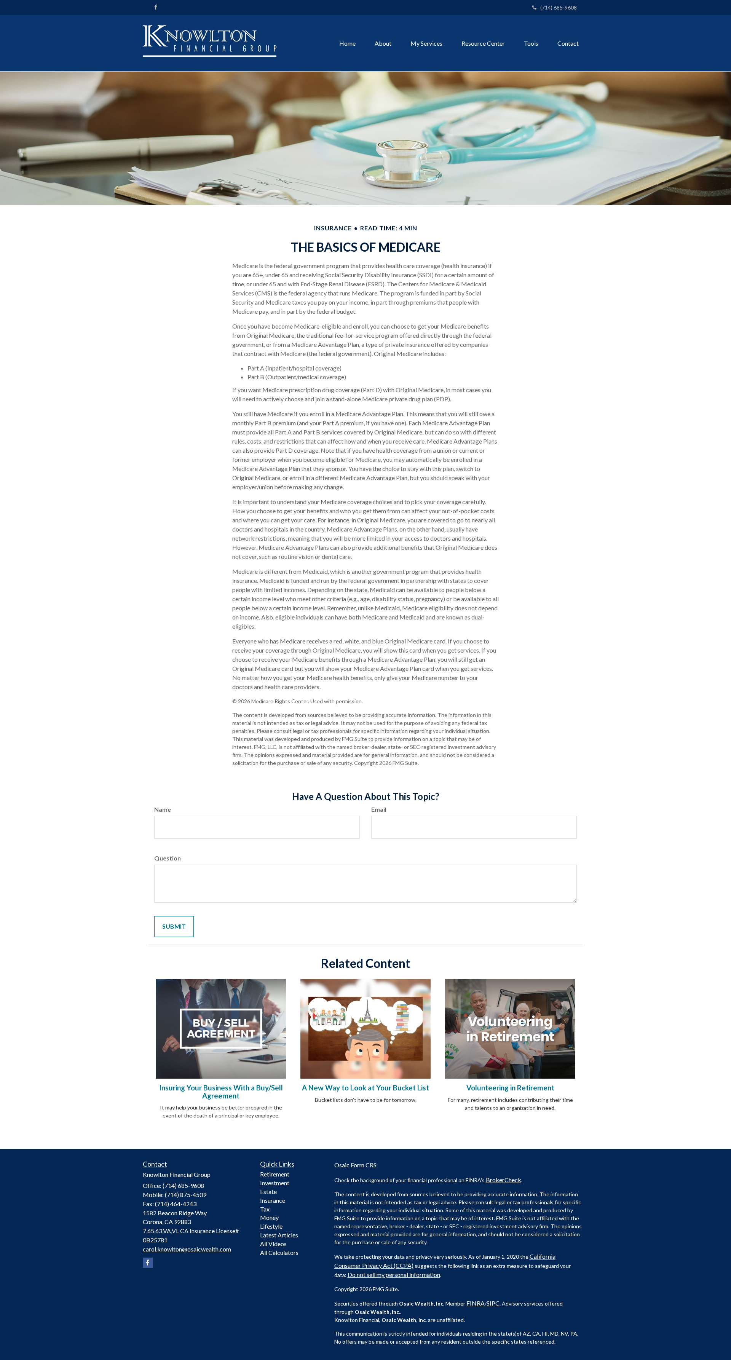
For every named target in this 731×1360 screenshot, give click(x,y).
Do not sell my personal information (394, 1274)
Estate (268, 1191)
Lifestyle (271, 1226)
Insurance (272, 1200)
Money (269, 1217)
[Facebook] (155, 7)
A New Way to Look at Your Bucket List (365, 1088)
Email (378, 809)
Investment (274, 1182)
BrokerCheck (503, 1179)
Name (162, 809)
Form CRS (364, 1164)
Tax (265, 1209)
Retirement (274, 1174)
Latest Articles (279, 1235)
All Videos (273, 1243)
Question (167, 858)
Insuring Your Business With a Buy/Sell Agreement (221, 1092)
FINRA (475, 1303)
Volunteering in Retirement (510, 1088)
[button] (383, 43)
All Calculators (279, 1252)
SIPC (493, 1303)
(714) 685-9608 (558, 7)
